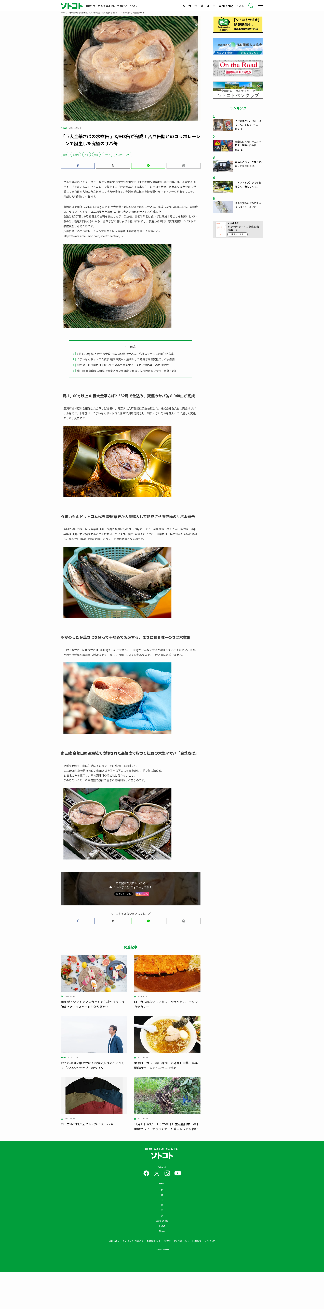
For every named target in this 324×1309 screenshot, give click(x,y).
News (162, 1231)
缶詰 (96, 154)
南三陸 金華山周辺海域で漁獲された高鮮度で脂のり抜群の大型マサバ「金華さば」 (127, 371)
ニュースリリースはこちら (133, 1241)
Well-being (226, 6)
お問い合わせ (114, 1241)
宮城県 (76, 154)
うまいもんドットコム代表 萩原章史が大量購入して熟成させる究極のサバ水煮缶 (126, 359)
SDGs (240, 6)
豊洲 (65, 154)
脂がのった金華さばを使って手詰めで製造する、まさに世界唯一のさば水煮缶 (124, 365)
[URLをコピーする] (183, 166)
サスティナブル (123, 154)
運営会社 (197, 1241)
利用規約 (167, 1241)
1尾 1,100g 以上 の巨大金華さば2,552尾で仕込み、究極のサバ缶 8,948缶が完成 (125, 354)
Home (63, 12)
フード (107, 154)
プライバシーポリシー (182, 1241)
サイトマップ (210, 1241)
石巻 (87, 154)
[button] (78, 166)
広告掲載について (153, 1241)
